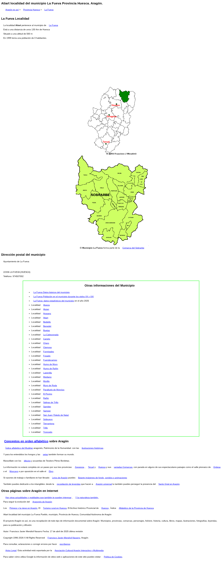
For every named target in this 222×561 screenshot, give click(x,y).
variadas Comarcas (123, 467)
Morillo (46, 381)
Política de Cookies (113, 557)
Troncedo (47, 432)
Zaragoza (79, 467)
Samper (47, 411)
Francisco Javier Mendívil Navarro (64, 538)
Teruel (91, 467)
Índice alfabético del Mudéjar (19, 448)
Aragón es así (12, 9)
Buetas (46, 330)
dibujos (27, 461)
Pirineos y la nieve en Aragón (23, 508)
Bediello (47, 322)
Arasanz (47, 313)
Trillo (45, 428)
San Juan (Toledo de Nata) (56, 415)
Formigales (48, 351)
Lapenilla (47, 373)
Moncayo (14, 471)
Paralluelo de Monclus (53, 389)
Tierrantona (48, 423)
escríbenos (65, 544)
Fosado (46, 356)
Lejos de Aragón (60, 477)
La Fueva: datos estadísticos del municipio (53, 301)
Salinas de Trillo (50, 402)
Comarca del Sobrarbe (133, 248)
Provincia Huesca (31, 9)
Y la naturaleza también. (87, 497)
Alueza (46, 305)
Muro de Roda (50, 385)
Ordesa (216, 467)
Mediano (47, 377)
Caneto (46, 339)
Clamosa (47, 347)
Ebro (51, 471)
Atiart (45, 317)
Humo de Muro (50, 364)
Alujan (46, 309)
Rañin (46, 398)
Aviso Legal (10, 550)
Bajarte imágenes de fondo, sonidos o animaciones (102, 477)
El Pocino (47, 394)
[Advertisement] (111, 63)
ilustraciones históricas (92, 448)
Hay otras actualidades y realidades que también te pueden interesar (38, 497)
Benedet (47, 326)
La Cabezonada (50, 334)
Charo (46, 343)
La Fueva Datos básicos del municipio (51, 292)
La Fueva (48, 9)
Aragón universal (104, 484)
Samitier (47, 406)
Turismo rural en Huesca (55, 508)
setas (45, 454)
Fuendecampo (50, 360)
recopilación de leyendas (68, 484)
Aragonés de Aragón (42, 502)
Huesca (102, 467)
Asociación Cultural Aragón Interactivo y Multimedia (79, 550)
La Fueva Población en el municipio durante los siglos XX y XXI (63, 296)
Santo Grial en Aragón (169, 484)
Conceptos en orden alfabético (26, 441)
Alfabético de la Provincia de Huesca (136, 508)
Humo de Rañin (50, 368)
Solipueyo (48, 419)
